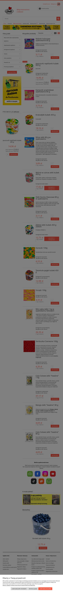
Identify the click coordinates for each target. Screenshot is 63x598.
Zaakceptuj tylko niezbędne (19, 588)
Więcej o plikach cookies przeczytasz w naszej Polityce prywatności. (19, 585)
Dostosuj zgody (33, 588)
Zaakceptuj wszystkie (45, 588)
